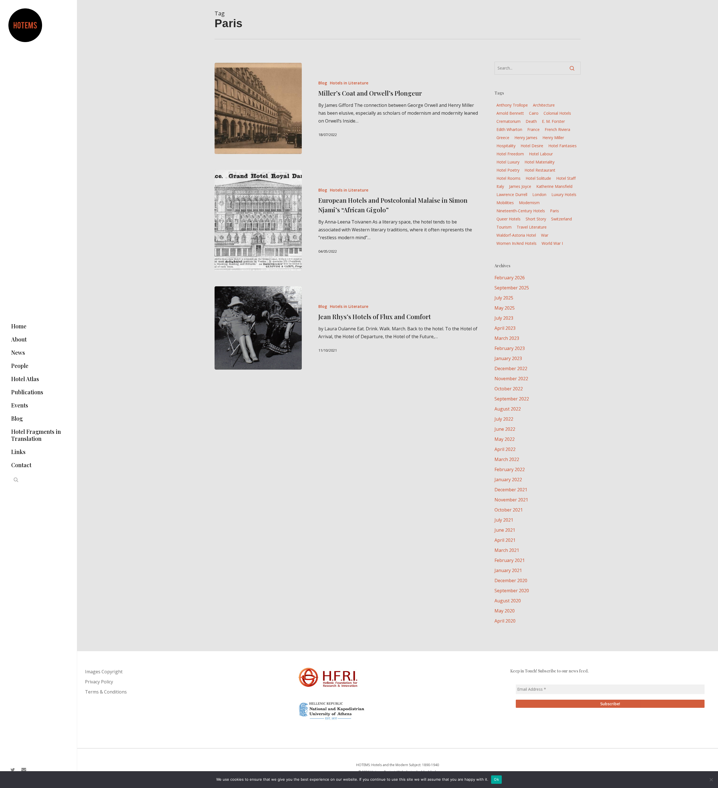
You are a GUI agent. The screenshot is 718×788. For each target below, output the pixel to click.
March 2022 (506, 459)
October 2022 (508, 389)
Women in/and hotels (516, 243)
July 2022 (503, 419)
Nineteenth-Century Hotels (520, 210)
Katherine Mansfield (554, 186)
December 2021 (510, 490)
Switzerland (561, 219)
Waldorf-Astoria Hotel (516, 235)
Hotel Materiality (539, 162)
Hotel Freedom (510, 153)
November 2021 (511, 500)
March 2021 (506, 550)
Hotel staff (566, 178)
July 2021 (503, 520)
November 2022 (511, 378)
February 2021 (509, 560)
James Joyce (520, 186)
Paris (554, 210)
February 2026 (509, 278)
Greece (502, 137)
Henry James (525, 137)
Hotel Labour (541, 153)
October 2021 (508, 510)
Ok (496, 779)
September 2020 (511, 590)
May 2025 (504, 308)
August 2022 (507, 409)
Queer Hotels (508, 219)
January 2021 (508, 570)
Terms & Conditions (106, 692)
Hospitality (506, 145)
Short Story (536, 219)
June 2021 (504, 530)
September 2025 (511, 288)
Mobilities (505, 202)
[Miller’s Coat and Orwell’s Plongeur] (258, 108)
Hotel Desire (532, 145)
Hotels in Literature (349, 83)
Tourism (504, 227)
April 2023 (505, 328)
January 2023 (508, 358)
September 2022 (511, 399)
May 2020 (504, 611)
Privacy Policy (99, 682)
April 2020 (505, 621)
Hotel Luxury (507, 162)
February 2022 (509, 469)
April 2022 (505, 449)
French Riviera (557, 129)
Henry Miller (553, 137)
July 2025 (503, 298)
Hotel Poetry (507, 170)
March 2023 (506, 338)
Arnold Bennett (510, 113)
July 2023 (503, 318)
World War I (552, 243)
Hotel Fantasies (562, 145)
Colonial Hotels (557, 113)
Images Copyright (104, 672)
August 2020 (507, 601)
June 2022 (504, 429)
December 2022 (510, 368)
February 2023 (509, 348)
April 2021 (505, 540)
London (539, 194)
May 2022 (504, 439)
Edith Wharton (509, 129)
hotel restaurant (539, 170)
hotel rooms (508, 178)
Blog (322, 83)
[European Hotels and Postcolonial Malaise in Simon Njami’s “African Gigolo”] (258, 220)
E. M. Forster (553, 121)
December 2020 (510, 580)
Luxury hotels (563, 194)
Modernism (529, 202)
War (544, 235)
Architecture (544, 105)
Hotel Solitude (538, 178)
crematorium (508, 121)
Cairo (533, 113)
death (531, 121)
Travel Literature (532, 227)
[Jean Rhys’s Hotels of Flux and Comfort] (258, 328)
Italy (500, 186)
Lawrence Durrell (511, 194)
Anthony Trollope (512, 105)
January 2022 (508, 479)
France (533, 129)
